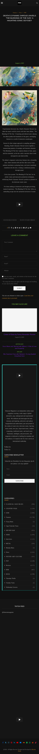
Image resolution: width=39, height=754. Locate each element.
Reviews (20, 565)
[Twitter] (5, 743)
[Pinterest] (11, 743)
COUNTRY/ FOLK (20, 508)
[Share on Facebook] (11, 228)
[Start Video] (19, 204)
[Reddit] (33, 743)
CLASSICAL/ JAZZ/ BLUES (20, 504)
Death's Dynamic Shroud (27, 220)
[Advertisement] (19, 41)
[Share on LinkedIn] (17, 228)
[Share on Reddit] (19, 228)
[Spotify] (27, 743)
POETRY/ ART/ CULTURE (20, 556)
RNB (20, 569)
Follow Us (7, 449)
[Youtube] (17, 743)
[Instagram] (8, 743)
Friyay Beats (20, 521)
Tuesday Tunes (20, 583)
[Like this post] (9, 228)
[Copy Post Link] (26, 228)
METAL (20, 543)
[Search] (37, 3)
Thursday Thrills (20, 578)
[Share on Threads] (28, 228)
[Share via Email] (30, 228)
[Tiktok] (35, 743)
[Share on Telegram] (24, 228)
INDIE (20, 534)
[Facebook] (3, 743)
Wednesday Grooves (20, 587)
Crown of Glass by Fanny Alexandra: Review (19, 334)
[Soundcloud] (24, 743)
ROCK (20, 574)
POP (20, 561)
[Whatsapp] (29, 743)
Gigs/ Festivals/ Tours (20, 526)
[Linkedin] (14, 743)
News (20, 552)
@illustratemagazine (8, 612)
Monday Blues (20, 548)
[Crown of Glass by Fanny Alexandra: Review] (19, 320)
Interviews (20, 539)
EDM (20, 513)
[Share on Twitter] (13, 228)
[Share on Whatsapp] (21, 228)
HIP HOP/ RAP (20, 530)
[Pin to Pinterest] (15, 228)
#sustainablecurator (9, 220)
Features (20, 517)
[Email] (20, 743)
